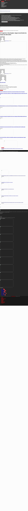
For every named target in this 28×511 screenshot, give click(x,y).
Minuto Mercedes (7, 40)
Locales (2, 1)
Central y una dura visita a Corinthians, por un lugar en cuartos (9, 195)
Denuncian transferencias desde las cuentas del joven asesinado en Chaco (9, 18)
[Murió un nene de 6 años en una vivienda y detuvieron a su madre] (6, 279)
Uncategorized (3, 294)
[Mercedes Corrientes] (5, 0)
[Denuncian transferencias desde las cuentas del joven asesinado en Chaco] (6, 271)
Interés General (3, 6)
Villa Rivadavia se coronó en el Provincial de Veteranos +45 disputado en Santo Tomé (10, 20)
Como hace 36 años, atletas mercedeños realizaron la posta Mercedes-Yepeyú (13, 137)
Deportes (2, 4)
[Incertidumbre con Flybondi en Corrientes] (5, 181)
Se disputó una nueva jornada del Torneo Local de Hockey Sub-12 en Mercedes (12, 126)
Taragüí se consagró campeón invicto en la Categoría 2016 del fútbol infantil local (13, 116)
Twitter (1, 216)
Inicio (0, 30)
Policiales (2, 289)
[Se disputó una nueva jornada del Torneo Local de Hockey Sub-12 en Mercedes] (6, 125)
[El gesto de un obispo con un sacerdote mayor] (5, 188)
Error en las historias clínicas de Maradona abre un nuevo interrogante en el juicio (10, 17)
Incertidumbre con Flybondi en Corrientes (5, 15)
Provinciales (3, 3)
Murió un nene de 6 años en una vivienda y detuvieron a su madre (8, 19)
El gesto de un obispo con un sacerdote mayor (6, 16)
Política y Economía (4, 2)
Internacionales (4, 5)
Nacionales (2, 291)
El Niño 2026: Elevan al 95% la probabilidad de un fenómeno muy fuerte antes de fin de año (13, 175)
